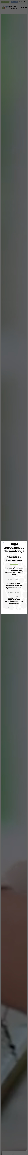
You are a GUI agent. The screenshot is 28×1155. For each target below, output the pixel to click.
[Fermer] (25, 542)
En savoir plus (13, 579)
